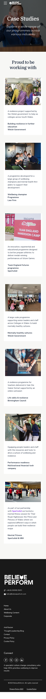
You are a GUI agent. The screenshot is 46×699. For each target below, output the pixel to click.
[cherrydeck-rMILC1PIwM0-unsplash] (23, 156)
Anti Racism (8, 627)
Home (6, 605)
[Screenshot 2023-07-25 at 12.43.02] (23, 227)
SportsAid (17, 511)
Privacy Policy (9, 638)
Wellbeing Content (11, 612)
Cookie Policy (9, 641)
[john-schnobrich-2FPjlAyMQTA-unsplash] (23, 362)
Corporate (8, 616)
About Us (7, 609)
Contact (7, 634)
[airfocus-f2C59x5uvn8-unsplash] (23, 427)
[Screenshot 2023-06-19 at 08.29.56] (23, 91)
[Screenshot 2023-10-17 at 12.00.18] (23, 492)
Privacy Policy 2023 (16, 689)
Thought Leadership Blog (14, 631)
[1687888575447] (23, 297)
